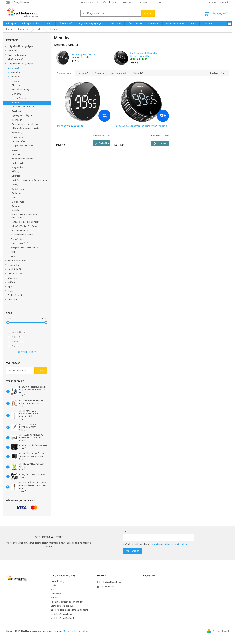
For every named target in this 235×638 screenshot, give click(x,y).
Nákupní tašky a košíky (22, 234)
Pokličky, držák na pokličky (25, 124)
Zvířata (11, 282)
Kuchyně (15, 81)
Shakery (16, 85)
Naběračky (17, 132)
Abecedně (138, 73)
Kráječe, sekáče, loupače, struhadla (29, 180)
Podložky (16, 193)
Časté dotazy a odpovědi (63, 606)
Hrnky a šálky (18, 163)
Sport (10, 286)
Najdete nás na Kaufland (62, 618)
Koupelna (15, 72)
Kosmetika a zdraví (17, 260)
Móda (10, 291)
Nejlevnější (83, 73)
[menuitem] (11, 23)
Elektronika (13, 265)
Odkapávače (18, 202)
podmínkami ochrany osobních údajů (169, 544)
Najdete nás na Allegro (61, 614)
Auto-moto (13, 299)
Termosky (17, 120)
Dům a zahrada (15, 273)
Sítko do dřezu (19, 141)
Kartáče (16, 210)
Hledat (148, 13)
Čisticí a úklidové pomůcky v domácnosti (24, 216)
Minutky (15, 102)
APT (13, 252)
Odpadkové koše (19, 230)
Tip (15, 346)
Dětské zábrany (18, 239)
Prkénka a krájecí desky (23, 106)
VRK (13, 256)
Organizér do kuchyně (22, 145)
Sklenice (16, 176)
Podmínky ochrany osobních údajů (67, 602)
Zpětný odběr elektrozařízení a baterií (69, 610)
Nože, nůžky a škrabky (23, 158)
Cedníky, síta (18, 189)
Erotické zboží (15, 295)
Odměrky (16, 94)
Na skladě (18, 332)
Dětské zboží (14, 269)
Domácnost (13, 68)
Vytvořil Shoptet (221, 631)
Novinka (17, 341)
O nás (103, 2)
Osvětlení (16, 76)
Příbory (15, 171)
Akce (16, 337)
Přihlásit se (132, 551)
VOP (114, 2)
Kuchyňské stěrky (20, 89)
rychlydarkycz (108, 586)
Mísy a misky (18, 167)
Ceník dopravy (87, 2)
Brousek (16, 154)
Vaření (15, 150)
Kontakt (144, 2)
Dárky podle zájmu (17, 55)
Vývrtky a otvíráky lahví (23, 115)
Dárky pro (12, 50)
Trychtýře (16, 111)
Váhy (14, 197)
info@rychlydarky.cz (111, 582)
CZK (211, 2)
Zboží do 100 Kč (15, 59)
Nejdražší (99, 73)
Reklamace (128, 2)
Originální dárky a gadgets (20, 46)
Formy (15, 184)
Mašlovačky (17, 137)
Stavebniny (13, 278)
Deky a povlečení (19, 243)
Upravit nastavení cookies (76, 631)
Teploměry (17, 206)
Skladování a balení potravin (25, 128)
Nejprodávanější (118, 73)
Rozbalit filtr (25, 352)
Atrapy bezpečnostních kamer (25, 247)
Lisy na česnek (19, 98)
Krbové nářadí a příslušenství (25, 226)
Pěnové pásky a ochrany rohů (25, 222)
